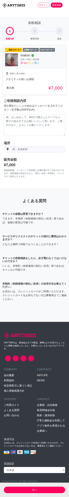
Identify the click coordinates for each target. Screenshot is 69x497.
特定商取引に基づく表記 (18, 385)
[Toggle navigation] (64, 5)
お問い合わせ (11, 415)
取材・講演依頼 (46, 415)
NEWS (41, 380)
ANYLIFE (42, 375)
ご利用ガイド (11, 405)
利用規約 (9, 380)
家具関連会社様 (46, 410)
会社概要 (9, 375)
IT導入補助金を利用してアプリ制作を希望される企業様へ (51, 425)
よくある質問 (11, 410)
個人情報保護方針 (14, 390)
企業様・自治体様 (47, 405)
